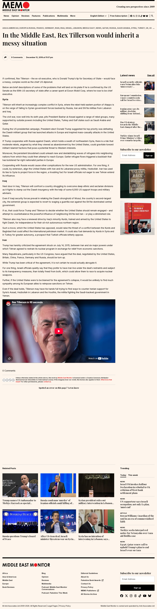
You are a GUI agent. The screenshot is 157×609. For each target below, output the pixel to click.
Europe (5, 584)
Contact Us (86, 584)
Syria (134, 28)
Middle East (89, 28)
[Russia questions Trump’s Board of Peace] (20, 521)
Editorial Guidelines (89, 573)
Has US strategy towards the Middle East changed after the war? (130, 124)
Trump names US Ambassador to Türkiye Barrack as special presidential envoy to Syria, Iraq (19, 502)
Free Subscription (118, 16)
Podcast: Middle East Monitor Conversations (54, 588)
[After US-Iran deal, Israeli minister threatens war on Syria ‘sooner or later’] (58, 521)
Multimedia (62, 16)
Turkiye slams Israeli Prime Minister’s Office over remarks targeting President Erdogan (131, 138)
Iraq (62, 28)
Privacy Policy (87, 587)
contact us (47, 382)
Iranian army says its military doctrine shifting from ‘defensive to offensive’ (131, 111)
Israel (69, 28)
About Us (85, 577)
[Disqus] (58, 423)
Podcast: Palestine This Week (54, 593)
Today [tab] (123, 475)
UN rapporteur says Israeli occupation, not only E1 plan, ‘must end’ (134, 504)
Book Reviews (8, 587)
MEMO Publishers (88, 591)
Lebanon (77, 28)
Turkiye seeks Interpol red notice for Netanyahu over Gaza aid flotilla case (136, 533)
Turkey (141, 28)
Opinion (15, 16)
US (150, 28)
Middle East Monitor (65, 378)
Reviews (25, 16)
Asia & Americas (10, 28)
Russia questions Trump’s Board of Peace (19, 538)
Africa (5, 573)
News (6, 16)
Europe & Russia (27, 28)
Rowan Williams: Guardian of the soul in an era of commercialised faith (137, 518)
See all (151, 75)
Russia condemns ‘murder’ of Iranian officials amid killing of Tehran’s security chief (56, 502)
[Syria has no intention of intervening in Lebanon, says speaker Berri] (96, 521)
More (72, 16)
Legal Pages (53, 606)
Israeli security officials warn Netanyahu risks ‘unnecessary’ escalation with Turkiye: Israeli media (131, 84)
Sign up (149, 155)
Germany (49, 28)
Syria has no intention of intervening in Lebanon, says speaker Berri (93, 538)
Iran (57, 28)
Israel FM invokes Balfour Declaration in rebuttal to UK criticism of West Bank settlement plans (135, 488)
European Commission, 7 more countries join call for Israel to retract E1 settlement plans (131, 97)
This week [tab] (133, 475)
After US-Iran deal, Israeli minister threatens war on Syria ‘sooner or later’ (56, 538)
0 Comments (17, 57)
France (40, 28)
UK (147, 28)
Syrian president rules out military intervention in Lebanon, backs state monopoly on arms (95, 502)
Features (36, 16)
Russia (112, 28)
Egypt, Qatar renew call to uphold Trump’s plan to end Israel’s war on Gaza (134, 547)
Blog (44, 573)
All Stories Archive (89, 594)
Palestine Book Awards (91, 580)
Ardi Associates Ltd (147, 606)
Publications (49, 16)
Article (123, 513)
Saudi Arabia (123, 28)
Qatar (105, 28)
